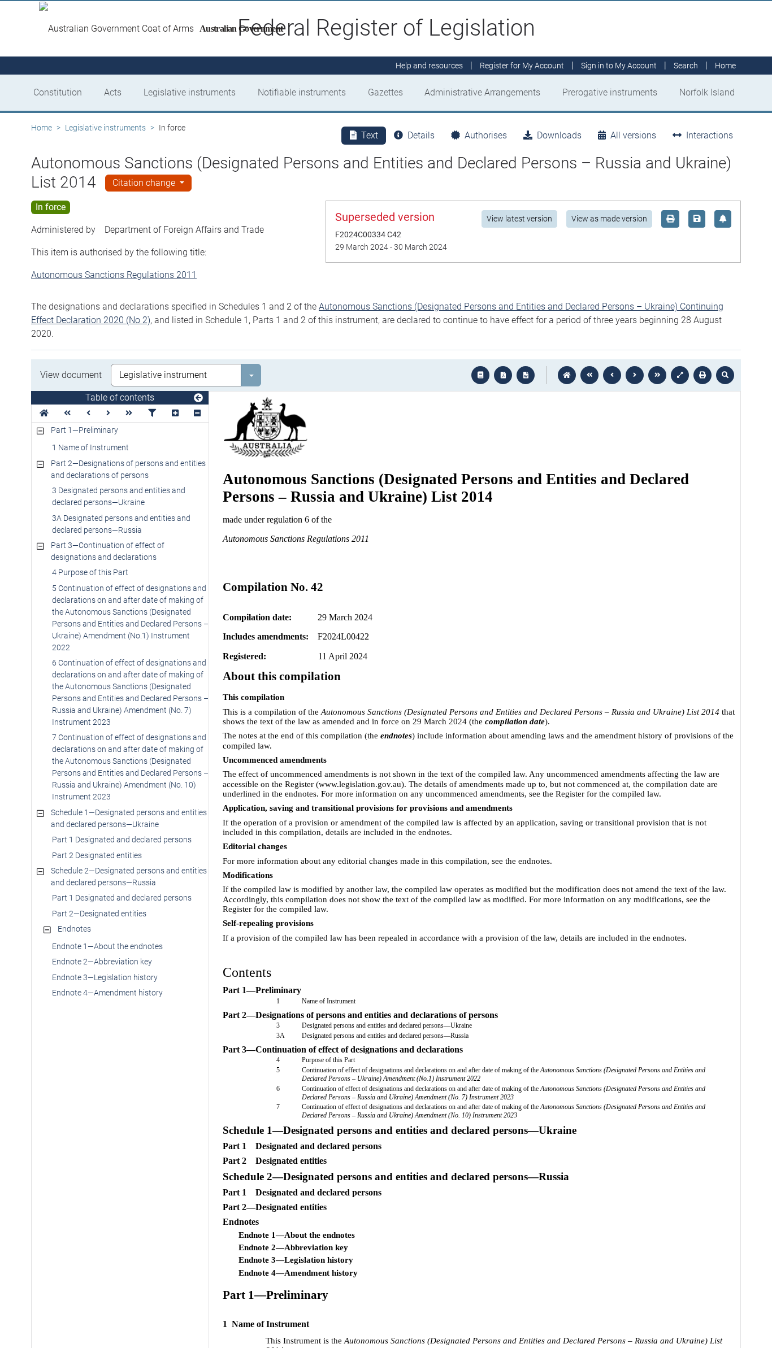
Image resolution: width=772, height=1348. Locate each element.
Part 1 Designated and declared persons (122, 839)
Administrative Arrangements (482, 92)
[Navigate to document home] (567, 375)
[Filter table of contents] (152, 413)
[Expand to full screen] (680, 375)
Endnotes (74, 928)
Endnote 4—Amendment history (107, 992)
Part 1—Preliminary (84, 429)
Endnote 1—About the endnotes (107, 946)
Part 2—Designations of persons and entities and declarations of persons (128, 469)
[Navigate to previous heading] (88, 413)
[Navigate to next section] (635, 375)
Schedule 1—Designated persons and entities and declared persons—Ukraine (129, 818)
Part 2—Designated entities (99, 913)
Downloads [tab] (559, 135)
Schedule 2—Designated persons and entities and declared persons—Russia (129, 876)
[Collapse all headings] (197, 413)
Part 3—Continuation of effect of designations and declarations (107, 551)
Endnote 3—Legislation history (105, 977)
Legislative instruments (190, 92)
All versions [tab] (633, 135)
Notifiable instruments (302, 92)
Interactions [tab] (709, 135)
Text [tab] (369, 135)
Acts (113, 92)
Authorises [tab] (486, 135)
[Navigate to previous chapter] (589, 375)
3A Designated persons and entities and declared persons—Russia (121, 524)
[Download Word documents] (526, 375)
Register (522, 65)
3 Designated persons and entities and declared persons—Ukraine (118, 496)
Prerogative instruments (609, 92)
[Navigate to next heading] (108, 413)
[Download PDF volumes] (503, 375)
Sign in (619, 65)
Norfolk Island (707, 92)
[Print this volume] (702, 375)
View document (71, 374)
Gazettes (385, 92)
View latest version (519, 218)
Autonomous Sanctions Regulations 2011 (114, 274)
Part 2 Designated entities (97, 855)
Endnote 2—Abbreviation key (102, 961)
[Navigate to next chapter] (657, 375)
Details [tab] (421, 135)
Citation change (144, 182)
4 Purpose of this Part (90, 572)
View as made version (609, 218)
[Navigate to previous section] (612, 375)
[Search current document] (725, 375)
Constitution (57, 92)
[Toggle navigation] (198, 398)
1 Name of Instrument (90, 447)
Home (41, 127)
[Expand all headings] (175, 413)
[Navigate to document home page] (44, 413)
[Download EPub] (480, 375)
